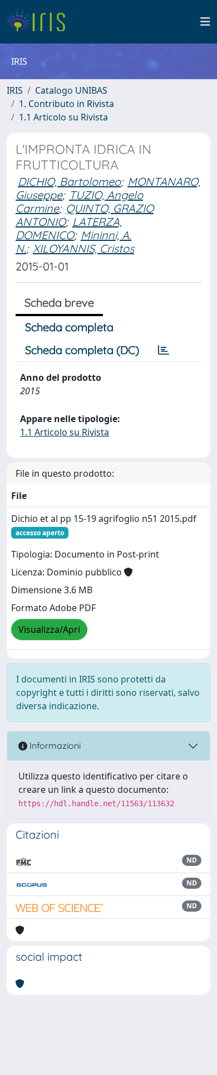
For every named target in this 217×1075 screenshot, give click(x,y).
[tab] (164, 350)
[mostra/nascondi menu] (205, 21)
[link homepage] (40, 22)
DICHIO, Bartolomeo (69, 181)
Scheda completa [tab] (69, 327)
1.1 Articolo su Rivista (63, 117)
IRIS (15, 90)
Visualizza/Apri (49, 629)
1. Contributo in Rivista (66, 104)
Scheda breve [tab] (59, 302)
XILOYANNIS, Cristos (83, 248)
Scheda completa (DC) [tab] (82, 350)
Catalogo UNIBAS (71, 90)
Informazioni (54, 745)
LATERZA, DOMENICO (69, 228)
